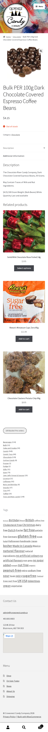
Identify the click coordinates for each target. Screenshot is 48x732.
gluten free (27, 536)
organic (32, 565)
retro (24, 570)
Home (8, 37)
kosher (7, 546)
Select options (24, 268)
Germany (12, 536)
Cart (37, 725)
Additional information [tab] (13, 156)
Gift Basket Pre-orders (15, 430)
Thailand (40, 576)
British (29, 520)
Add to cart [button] (24, 338)
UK (19, 581)
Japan (34, 541)
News (9, 686)
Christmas (28, 525)
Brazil (22, 520)
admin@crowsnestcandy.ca (15, 612)
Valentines (34, 581)
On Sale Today (13, 681)
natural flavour (14, 551)
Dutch (11, 530)
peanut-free (12, 570)
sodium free (34, 570)
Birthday (14, 520)
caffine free (39, 520)
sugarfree (29, 576)
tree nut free (10, 581)
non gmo (28, 560)
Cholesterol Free (12, 525)
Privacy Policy (9, 716)
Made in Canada (22, 546)
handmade (25, 541)
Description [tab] (8, 148)
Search (24, 727)
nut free (23, 565)
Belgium (5, 521)
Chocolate (17, 37)
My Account (8, 727)
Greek (39, 536)
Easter (19, 530)
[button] (41, 51)
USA (24, 581)
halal (5, 541)
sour (6, 576)
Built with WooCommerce (29, 716)
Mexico (37, 546)
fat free (29, 530)
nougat (14, 565)
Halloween (14, 541)
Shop (9, 675)
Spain (12, 576)
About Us (11, 691)
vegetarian (16, 585)
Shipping (11, 696)
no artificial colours (28, 555)
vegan (7, 586)
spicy (19, 576)
